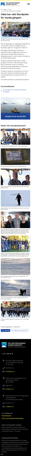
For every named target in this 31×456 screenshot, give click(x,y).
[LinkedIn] (4, 354)
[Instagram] (6, 354)
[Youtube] (8, 354)
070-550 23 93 (10, 368)
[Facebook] (12, 354)
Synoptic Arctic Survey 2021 (20, 330)
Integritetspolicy (6, 415)
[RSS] (2, 354)
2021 (10, 9)
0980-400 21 (9, 385)
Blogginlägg (6, 330)
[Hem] (1, 9)
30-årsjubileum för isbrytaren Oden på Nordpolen (14, 91)
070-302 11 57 (10, 403)
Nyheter (5, 9)
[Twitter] (10, 354)
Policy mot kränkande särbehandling (12, 418)
